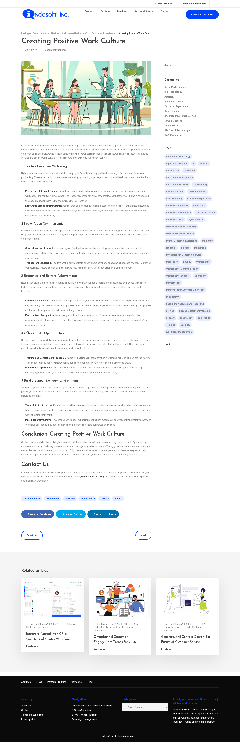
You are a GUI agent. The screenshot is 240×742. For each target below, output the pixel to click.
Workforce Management (179, 332)
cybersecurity (196, 220)
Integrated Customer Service (180, 116)
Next (143, 535)
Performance (173, 283)
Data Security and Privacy (180, 234)
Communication (31, 498)
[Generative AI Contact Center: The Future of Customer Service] (187, 599)
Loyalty (187, 262)
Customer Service (205, 212)
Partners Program (56, 682)
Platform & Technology (177, 130)
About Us (26, 682)
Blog (90, 682)
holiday (185, 248)
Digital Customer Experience (181, 241)
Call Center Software (177, 184)
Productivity (172, 297)
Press (39, 682)
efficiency (207, 241)
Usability (185, 325)
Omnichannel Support (177, 276)
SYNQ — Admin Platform (84, 714)
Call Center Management (179, 177)
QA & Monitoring (173, 135)
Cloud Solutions (175, 191)
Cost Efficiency (174, 198)
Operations (200, 276)
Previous (32, 535)
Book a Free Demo (202, 14)
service (170, 311)
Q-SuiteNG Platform (82, 710)
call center (189, 170)
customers (199, 205)
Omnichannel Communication (182, 269)
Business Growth (173, 101)
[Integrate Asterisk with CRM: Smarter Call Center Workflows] (52, 599)
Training (170, 325)
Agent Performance (175, 87)
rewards (104, 498)
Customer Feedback (177, 205)
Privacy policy (28, 719)
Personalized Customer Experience (185, 290)
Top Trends (204, 318)
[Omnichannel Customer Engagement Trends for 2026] (120, 599)
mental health (87, 498)
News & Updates (173, 120)
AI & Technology (173, 92)
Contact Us (77, 682)
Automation (172, 170)
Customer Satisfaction (178, 212)
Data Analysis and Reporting (181, 227)
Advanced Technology (178, 156)
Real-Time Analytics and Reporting (185, 304)
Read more (32, 646)
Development (52, 498)
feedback (70, 498)
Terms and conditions (32, 714)
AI (193, 163)
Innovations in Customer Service (183, 255)
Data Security (171, 111)
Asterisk (169, 96)
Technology (186, 318)
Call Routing (200, 184)
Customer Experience (55, 50)
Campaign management (84, 719)
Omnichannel (171, 125)
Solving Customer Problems (194, 311)
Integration (172, 262)
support (118, 498)
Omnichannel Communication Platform (92, 705)
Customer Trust (175, 220)
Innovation (200, 248)
